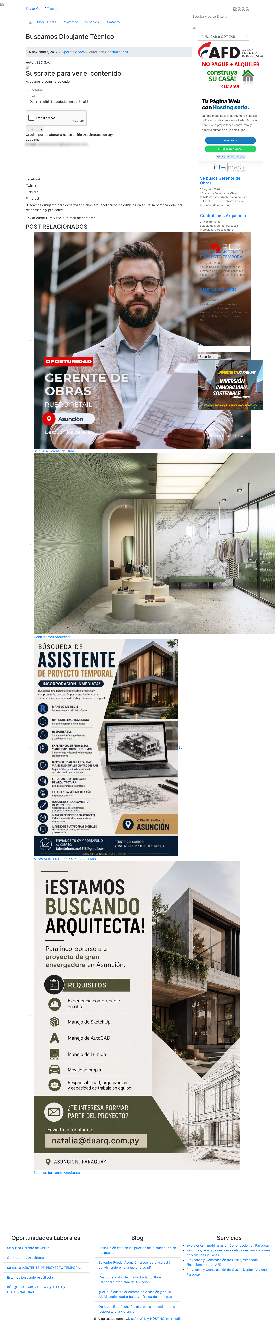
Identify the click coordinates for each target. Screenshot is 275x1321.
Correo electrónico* (213, 343)
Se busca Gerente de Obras (55, 451)
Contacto (112, 22)
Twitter (31, 186)
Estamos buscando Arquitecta (57, 1173)
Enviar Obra (35, 9)
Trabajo (52, 9)
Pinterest (32, 198)
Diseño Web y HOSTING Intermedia (155, 1319)
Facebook (33, 179)
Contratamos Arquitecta (52, 637)
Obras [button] (52, 22)
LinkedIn (32, 192)
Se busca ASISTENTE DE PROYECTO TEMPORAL (223, 254)
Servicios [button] (92, 22)
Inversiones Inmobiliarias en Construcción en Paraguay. (228, 1245)
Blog (41, 22)
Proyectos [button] (71, 22)
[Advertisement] (109, 1206)
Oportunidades (73, 52)
